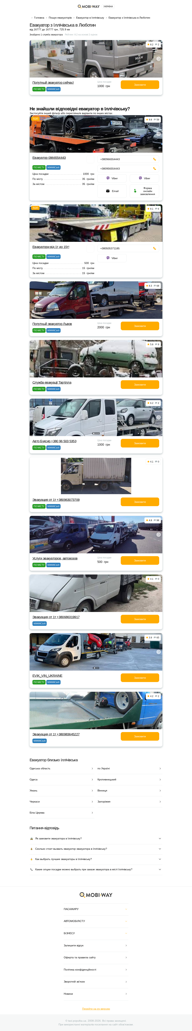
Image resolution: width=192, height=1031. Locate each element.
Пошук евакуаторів (60, 17)
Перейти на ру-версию (96, 1008)
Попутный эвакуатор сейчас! (53, 82)
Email (115, 191)
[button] (93, 74)
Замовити (140, 84)
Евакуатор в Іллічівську (90, 17)
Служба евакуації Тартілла (51, 382)
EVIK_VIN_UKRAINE (47, 676)
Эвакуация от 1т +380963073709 (56, 500)
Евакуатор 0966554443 (49, 158)
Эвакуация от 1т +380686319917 (56, 617)
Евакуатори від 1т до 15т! (50, 247)
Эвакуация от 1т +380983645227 (56, 734)
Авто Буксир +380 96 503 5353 (54, 441)
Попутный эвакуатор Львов (52, 324)
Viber (115, 178)
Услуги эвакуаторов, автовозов (54, 558)
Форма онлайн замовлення (147, 191)
